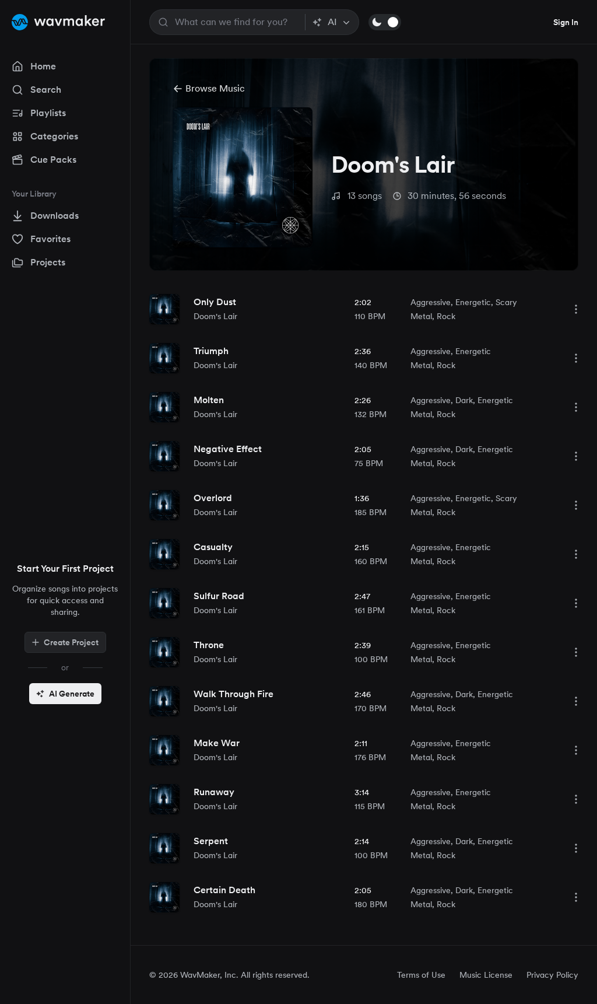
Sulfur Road (219, 595)
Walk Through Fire (233, 693)
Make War (217, 742)
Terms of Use (421, 974)
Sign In (565, 22)
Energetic (473, 302)
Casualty (213, 546)
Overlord (213, 497)
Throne (209, 644)
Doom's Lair (215, 316)
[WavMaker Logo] (58, 22)
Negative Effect (228, 448)
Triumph (211, 350)
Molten (209, 399)
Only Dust (215, 301)
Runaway (214, 791)
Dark (464, 400)
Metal (421, 316)
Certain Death (224, 889)
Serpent (211, 840)
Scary (506, 302)
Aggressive (430, 302)
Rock (446, 316)
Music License (485, 974)
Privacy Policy (552, 974)
